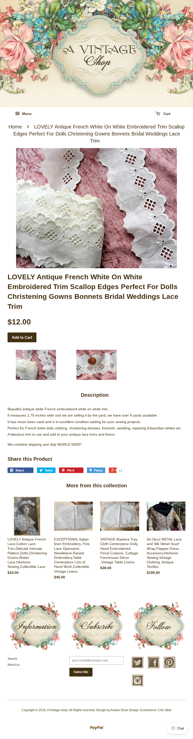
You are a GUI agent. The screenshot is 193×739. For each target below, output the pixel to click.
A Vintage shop (57, 710)
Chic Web (164, 710)
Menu (26, 114)
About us (14, 664)
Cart (166, 114)
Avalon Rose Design (125, 710)
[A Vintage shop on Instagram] (137, 686)
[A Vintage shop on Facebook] (153, 667)
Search (12, 658)
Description (95, 395)
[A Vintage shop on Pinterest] (169, 667)
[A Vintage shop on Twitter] (137, 667)
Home (15, 126)
